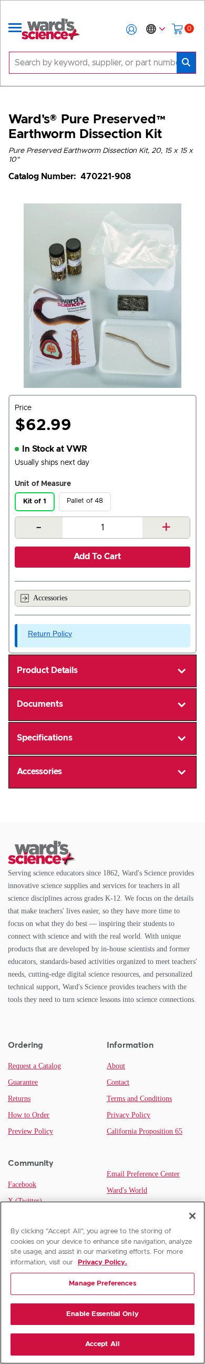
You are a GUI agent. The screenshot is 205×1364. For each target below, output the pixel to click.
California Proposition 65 (144, 1131)
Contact (118, 1082)
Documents (40, 704)
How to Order (28, 1115)
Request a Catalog (34, 1066)
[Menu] (15, 29)
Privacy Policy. (102, 1262)
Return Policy (50, 633)
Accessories (50, 598)
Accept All (102, 1344)
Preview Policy (30, 1131)
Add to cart (97, 556)
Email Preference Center (143, 1174)
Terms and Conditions (139, 1099)
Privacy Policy (128, 1115)
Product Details (47, 670)
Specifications (45, 738)
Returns (19, 1099)
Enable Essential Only (102, 1314)
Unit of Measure (43, 484)
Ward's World (127, 1190)
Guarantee (23, 1082)
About (116, 1066)
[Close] (192, 1215)
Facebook (22, 1184)
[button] (131, 29)
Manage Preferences (102, 1283)
